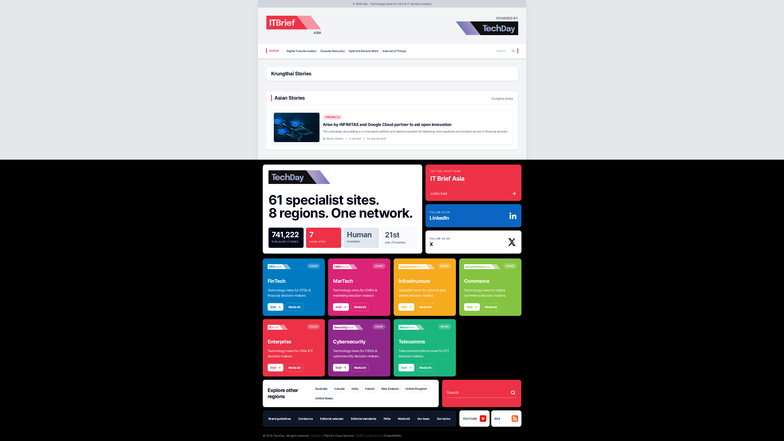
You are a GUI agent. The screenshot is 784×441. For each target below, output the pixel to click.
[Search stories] (513, 392)
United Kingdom (416, 388)
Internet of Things (394, 51)
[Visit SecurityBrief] (351, 327)
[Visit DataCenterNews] (417, 266)
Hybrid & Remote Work (363, 51)
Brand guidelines (279, 418)
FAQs (387, 418)
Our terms (443, 418)
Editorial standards (363, 418)
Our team (423, 418)
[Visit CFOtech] (286, 266)
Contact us (305, 418)
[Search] (513, 50)
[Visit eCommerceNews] (482, 266)
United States (324, 398)
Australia (321, 388)
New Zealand (390, 388)
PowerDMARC (393, 435)
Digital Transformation (301, 51)
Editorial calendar (332, 418)
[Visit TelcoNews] (417, 327)
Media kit (294, 307)
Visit (273, 307)
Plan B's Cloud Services (339, 435)
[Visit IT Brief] (286, 327)
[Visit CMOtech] (351, 266)
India (355, 388)
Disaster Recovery (333, 51)
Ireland (369, 388)
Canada (339, 388)
